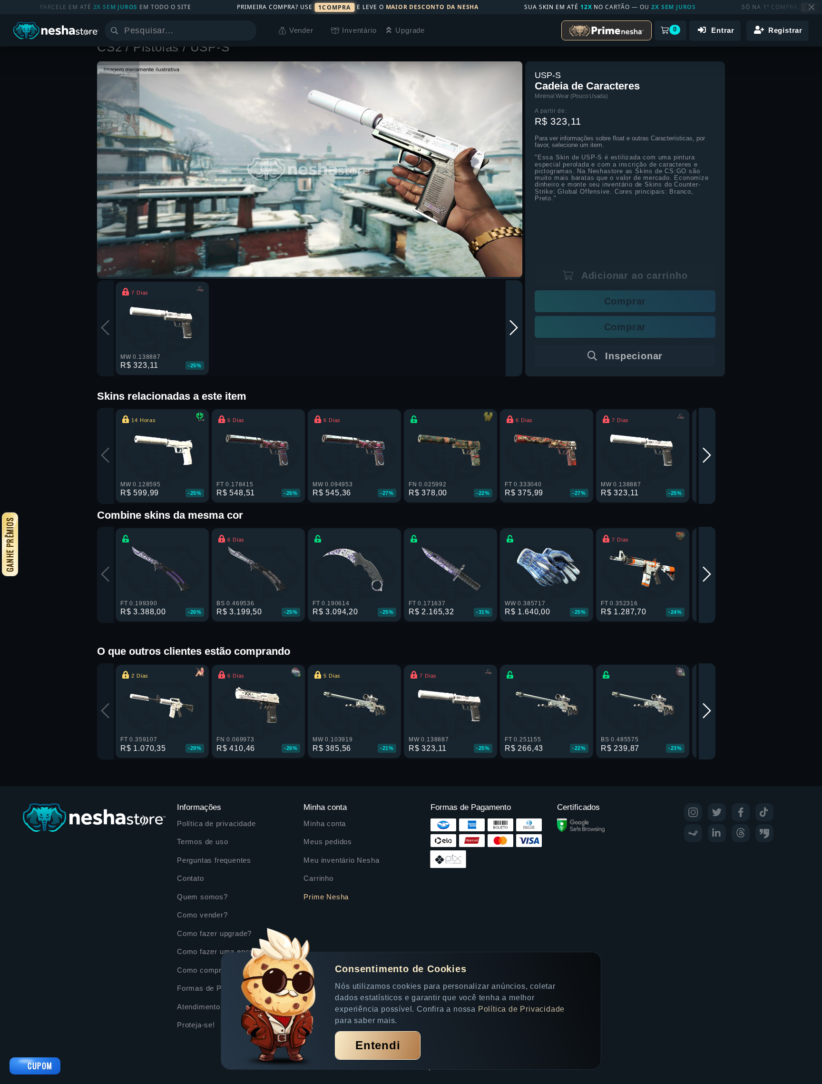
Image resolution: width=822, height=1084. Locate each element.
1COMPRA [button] (334, 7)
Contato (190, 878)
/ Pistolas (154, 47)
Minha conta (324, 823)
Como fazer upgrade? (214, 933)
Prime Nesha (326, 897)
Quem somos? (202, 897)
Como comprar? (205, 970)
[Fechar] (811, 7)
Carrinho (318, 878)
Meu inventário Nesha (341, 860)
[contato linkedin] (717, 833)
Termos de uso (202, 842)
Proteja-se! (196, 1025)
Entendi (378, 1045)
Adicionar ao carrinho (633, 275)
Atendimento (198, 1007)
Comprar (625, 301)
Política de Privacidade (521, 1009)
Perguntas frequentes (214, 860)
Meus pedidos (327, 842)
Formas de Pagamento (216, 988)
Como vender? (202, 915)
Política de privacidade (216, 823)
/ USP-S (206, 47)
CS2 (111, 47)
